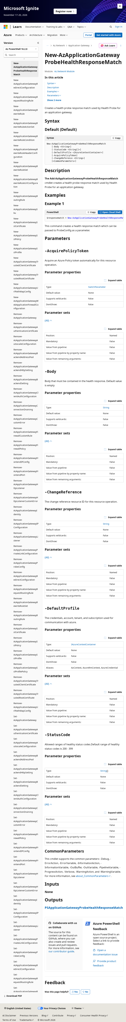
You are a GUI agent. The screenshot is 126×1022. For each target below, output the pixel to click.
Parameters (53, 95)
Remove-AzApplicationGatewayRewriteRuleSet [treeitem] (26, 602)
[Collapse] (38, 42)
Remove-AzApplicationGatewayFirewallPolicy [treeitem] (26, 445)
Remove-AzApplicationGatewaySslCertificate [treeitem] (26, 628)
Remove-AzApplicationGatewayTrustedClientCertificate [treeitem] (26, 681)
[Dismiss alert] (119, 6)
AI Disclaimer (9, 1015)
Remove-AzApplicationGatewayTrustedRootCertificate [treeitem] (26, 694)
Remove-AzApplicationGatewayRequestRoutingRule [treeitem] (26, 589)
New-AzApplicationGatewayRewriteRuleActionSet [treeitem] (26, 123)
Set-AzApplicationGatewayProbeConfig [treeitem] (26, 952)
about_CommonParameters (92, 876)
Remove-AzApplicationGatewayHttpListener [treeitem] (26, 484)
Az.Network (59, 45)
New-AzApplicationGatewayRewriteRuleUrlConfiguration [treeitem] (26, 181)
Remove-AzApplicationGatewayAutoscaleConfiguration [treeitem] (26, 340)
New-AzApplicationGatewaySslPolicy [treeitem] (26, 235)
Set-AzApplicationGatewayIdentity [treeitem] (25, 900)
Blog (44, 1015)
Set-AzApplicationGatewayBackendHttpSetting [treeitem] (26, 769)
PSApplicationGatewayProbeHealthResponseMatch (84, 908)
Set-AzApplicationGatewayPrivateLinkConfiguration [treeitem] (26, 939)
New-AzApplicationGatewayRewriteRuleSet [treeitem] (26, 166)
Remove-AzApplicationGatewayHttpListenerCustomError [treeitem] (26, 497)
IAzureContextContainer (83, 644)
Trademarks (26, 1019)
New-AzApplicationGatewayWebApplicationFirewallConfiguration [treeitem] (26, 303)
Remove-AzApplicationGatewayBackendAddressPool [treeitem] (26, 353)
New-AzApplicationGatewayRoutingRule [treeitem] (26, 196)
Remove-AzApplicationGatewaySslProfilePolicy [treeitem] (26, 668)
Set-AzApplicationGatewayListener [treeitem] (26, 926)
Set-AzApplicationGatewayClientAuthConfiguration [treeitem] (26, 795)
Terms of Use (9, 1019)
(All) (47, 320)
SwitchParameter (97, 286)
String (106, 407)
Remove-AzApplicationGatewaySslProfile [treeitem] (26, 654)
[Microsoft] (6, 27)
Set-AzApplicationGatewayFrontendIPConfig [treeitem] (26, 847)
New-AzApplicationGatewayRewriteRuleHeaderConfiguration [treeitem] (26, 151)
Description (53, 87)
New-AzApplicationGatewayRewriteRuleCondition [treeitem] (26, 136)
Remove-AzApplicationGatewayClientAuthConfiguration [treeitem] (26, 392)
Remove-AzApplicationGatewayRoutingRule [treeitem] (26, 615)
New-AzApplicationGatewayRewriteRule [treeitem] (26, 110)
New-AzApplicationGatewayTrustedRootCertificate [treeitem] (26, 275)
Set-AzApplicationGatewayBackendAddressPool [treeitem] (26, 755)
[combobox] (21, 49)
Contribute (57, 1015)
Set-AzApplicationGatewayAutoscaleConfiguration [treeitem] (26, 742)
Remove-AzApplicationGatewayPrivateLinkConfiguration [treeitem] (26, 550)
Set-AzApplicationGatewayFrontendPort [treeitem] (26, 860)
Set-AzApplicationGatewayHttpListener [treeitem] (26, 873)
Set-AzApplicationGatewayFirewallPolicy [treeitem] (26, 834)
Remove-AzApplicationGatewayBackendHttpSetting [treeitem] (26, 366)
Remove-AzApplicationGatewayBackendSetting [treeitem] (26, 379)
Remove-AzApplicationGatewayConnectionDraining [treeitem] (26, 406)
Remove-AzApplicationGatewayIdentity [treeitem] (25, 510)
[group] (84, 218)
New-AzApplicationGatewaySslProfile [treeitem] (26, 248)
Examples (52, 91)
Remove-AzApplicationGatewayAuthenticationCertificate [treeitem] (26, 327)
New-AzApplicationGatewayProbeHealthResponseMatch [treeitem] (25, 69)
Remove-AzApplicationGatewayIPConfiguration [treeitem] (26, 523)
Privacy (70, 1015)
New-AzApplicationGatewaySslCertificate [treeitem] (26, 222)
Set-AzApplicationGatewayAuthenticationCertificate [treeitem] (26, 729)
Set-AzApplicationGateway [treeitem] (25, 718)
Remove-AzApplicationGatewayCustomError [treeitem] (26, 419)
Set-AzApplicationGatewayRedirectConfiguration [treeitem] (26, 965)
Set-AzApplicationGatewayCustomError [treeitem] (26, 821)
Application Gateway (78, 45)
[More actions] (121, 45)
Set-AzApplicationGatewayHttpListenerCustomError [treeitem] (26, 886)
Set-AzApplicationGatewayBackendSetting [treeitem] (26, 782)
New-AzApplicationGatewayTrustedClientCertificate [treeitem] (26, 261)
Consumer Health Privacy (93, 1015)
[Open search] (111, 27)
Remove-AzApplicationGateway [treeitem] (25, 316)
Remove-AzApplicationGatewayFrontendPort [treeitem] (26, 471)
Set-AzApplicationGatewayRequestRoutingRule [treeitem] (26, 978)
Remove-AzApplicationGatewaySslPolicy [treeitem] (26, 641)
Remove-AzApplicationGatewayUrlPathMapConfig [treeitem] (26, 707)
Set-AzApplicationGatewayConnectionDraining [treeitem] (26, 808)
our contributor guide (61, 951)
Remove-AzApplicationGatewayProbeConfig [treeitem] (26, 563)
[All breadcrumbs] (47, 45)
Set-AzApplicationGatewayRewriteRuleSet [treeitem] (26, 991)
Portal (88, 35)
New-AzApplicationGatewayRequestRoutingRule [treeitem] (26, 97)
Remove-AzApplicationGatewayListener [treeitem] (26, 537)
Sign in (118, 26)
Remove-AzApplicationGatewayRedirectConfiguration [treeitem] (26, 576)
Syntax (50, 83)
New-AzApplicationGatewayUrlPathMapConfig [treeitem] (26, 288)
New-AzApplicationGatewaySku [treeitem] (26, 209)
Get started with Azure (108, 35)
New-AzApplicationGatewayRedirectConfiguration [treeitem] (26, 84)
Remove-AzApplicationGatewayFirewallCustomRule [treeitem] (26, 432)
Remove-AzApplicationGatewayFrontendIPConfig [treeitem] (26, 458)
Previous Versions (29, 1015)
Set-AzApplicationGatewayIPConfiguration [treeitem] (26, 913)
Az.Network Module (64, 71)
